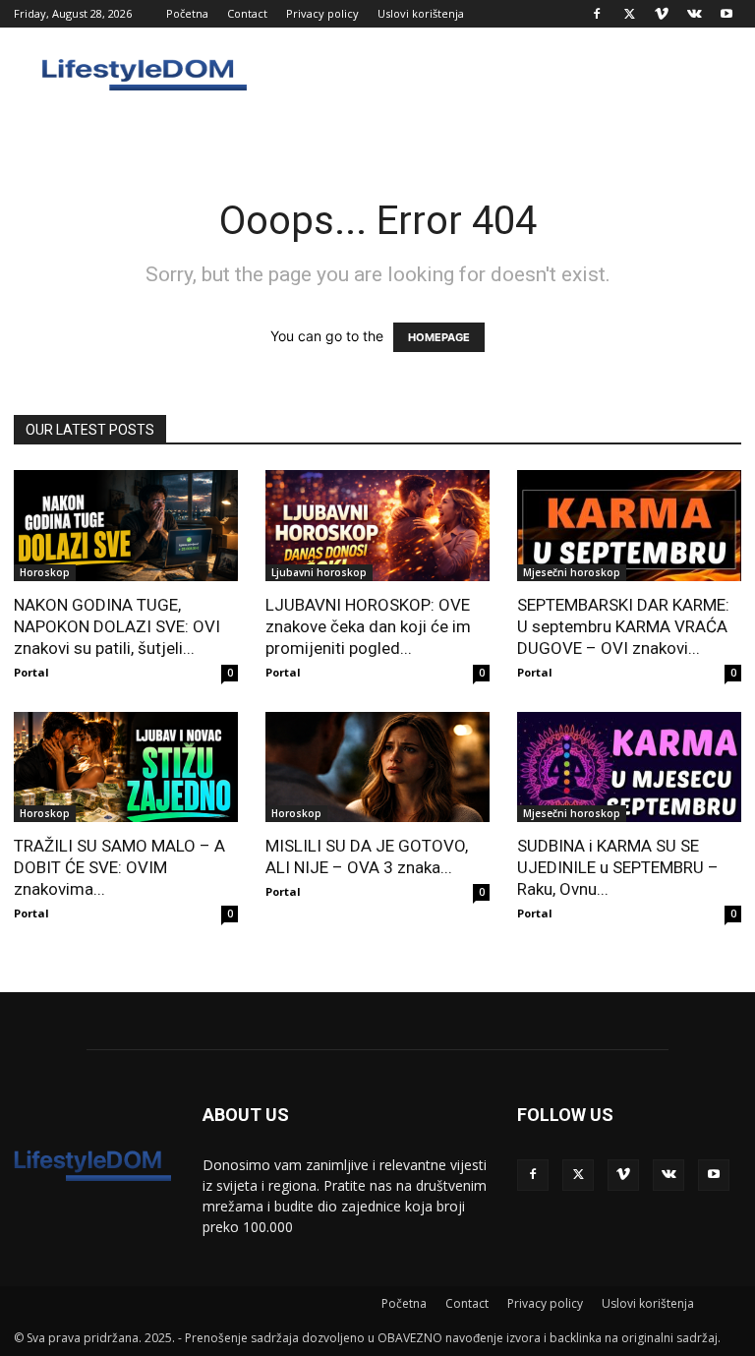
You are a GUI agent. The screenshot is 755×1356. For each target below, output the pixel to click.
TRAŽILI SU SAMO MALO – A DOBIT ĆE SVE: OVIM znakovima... (119, 867)
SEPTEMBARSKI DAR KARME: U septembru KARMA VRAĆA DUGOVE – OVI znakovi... (623, 626)
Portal (31, 672)
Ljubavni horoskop (319, 572)
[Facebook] (596, 14)
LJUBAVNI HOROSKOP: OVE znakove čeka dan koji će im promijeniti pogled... (368, 626)
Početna (187, 13)
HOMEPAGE (439, 337)
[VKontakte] (694, 14)
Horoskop (45, 572)
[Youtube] (726, 14)
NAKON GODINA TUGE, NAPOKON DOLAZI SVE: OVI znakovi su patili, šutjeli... (117, 626)
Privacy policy (322, 13)
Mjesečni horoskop (571, 572)
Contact (247, 13)
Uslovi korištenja (421, 13)
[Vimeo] (661, 14)
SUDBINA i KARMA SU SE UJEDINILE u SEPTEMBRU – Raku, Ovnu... (618, 867)
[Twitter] (629, 14)
